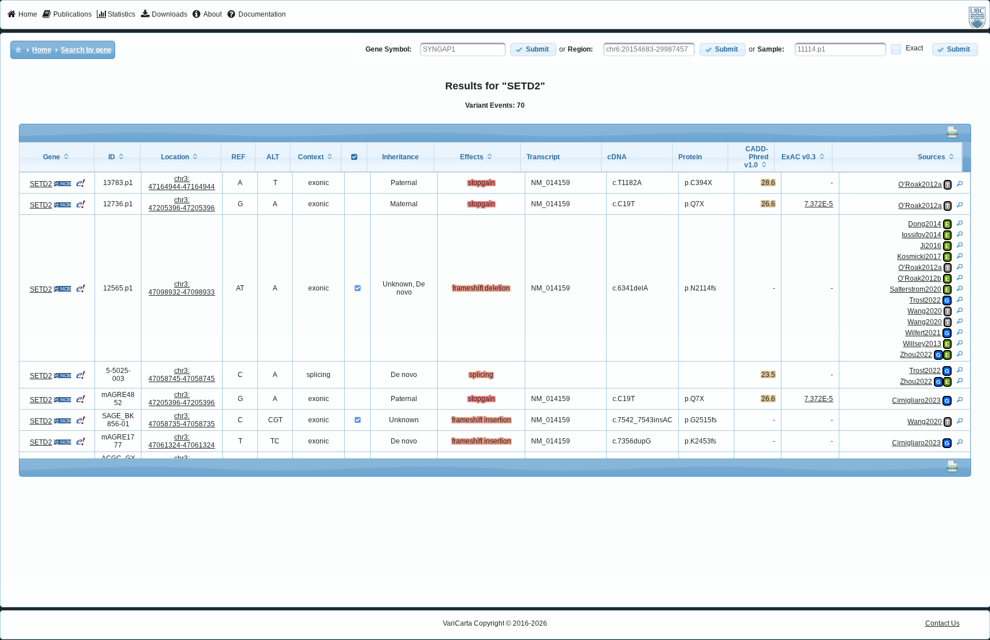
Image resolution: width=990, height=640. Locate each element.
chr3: (181, 183)
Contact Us (942, 623)
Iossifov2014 (921, 235)
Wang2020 (924, 311)
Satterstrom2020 (915, 289)
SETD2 (41, 184)
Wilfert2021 (923, 333)
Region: (580, 49)
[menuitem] (22, 15)
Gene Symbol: (388, 49)
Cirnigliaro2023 (916, 400)
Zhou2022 (916, 355)
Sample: (770, 49)
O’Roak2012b (919, 278)
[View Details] (959, 183)
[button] (533, 49)
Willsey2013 (922, 344)
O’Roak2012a (920, 184)
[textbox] (463, 49)
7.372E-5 (818, 204)
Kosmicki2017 (919, 257)
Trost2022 (925, 300)
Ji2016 (930, 246)
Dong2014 (924, 224)
